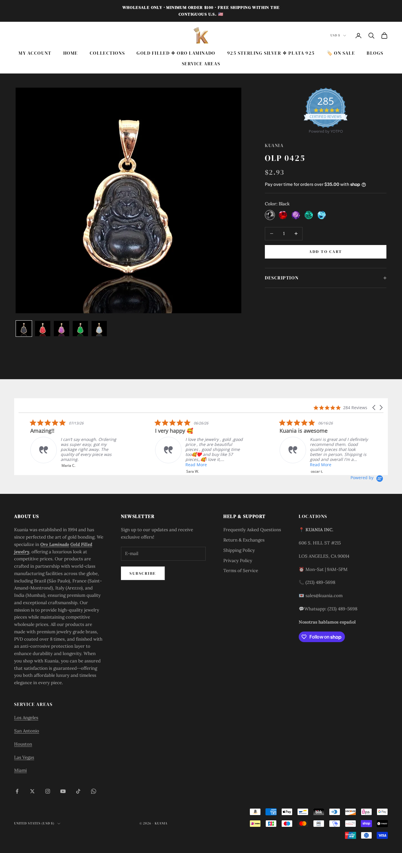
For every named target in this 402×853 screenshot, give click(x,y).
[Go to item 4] (80, 328)
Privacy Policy (237, 560)
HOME (70, 53)
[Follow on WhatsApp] (94, 791)
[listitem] (63, 443)
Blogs (375, 53)
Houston (23, 744)
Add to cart (325, 251)
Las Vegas (24, 757)
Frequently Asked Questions (252, 529)
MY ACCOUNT (35, 53)
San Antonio (26, 731)
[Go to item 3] (61, 328)
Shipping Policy (239, 550)
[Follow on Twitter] (32, 791)
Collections (107, 53)
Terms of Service (240, 570)
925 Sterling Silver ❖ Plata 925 (271, 53)
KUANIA (274, 145)
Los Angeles (26, 717)
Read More (184, 464)
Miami (20, 770)
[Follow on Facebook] (17, 791)
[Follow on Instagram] (48, 791)
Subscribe (142, 573)
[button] (374, 407)
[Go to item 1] (24, 328)
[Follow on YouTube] (63, 791)
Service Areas (201, 64)
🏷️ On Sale (341, 53)
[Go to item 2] (42, 328)
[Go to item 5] (99, 328)
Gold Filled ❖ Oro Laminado (176, 53)
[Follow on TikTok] (78, 791)
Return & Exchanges (244, 540)
